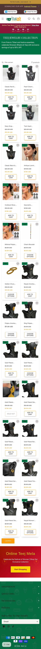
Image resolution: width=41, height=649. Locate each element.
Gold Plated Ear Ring (10, 481)
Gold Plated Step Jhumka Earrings (30, 402)
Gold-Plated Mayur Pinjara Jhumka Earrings (10, 402)
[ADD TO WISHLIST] (18, 66)
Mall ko (23, 646)
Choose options (30, 255)
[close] (39, 6)
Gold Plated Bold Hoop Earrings (29, 442)
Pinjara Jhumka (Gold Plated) (10, 323)
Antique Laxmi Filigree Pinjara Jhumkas (29, 166)
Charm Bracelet (29, 244)
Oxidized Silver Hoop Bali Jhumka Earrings (10, 205)
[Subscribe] (37, 621)
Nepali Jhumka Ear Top (29, 284)
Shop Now (35, 25)
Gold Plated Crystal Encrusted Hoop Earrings (11, 442)
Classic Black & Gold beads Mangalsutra (10, 166)
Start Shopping (20, 569)
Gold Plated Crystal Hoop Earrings (28, 363)
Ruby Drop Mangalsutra (9, 126)
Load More (8, 541)
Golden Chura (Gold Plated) (9, 284)
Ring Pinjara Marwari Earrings (30, 323)
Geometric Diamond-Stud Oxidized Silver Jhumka (29, 205)
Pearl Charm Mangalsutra (28, 87)
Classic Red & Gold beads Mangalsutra (9, 87)
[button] (2, 18)
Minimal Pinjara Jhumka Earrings (10, 244)
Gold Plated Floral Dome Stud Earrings (30, 481)
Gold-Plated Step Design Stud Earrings (11, 521)
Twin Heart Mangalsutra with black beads (30, 126)
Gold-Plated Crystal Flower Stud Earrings (10, 363)
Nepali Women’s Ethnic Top (29, 521)
